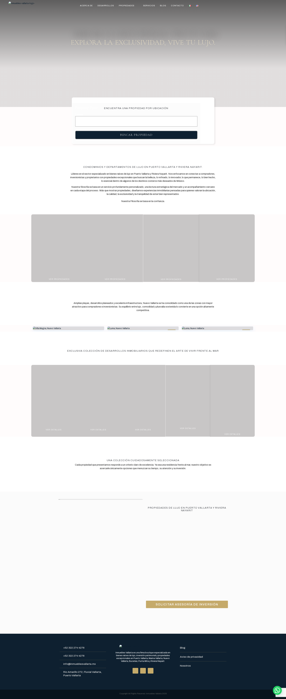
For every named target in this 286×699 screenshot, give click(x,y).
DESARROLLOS (106, 6)
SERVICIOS (149, 6)
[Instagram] (150, 671)
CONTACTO (177, 6)
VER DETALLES (232, 434)
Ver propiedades (59, 279)
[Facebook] (135, 671)
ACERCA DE (86, 6)
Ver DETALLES (98, 430)
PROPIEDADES (126, 6)
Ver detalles (54, 430)
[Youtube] (143, 671)
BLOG (163, 6)
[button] (277, 690)
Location (79, 114)
